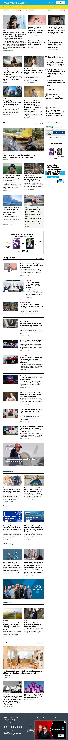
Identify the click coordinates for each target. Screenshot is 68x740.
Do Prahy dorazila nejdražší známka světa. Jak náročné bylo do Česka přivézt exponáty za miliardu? (31, 411)
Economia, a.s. (12, 719)
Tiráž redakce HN (30, 719)
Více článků (39, 123)
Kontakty (28, 717)
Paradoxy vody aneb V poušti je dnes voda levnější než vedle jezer (55, 98)
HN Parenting (8, 544)
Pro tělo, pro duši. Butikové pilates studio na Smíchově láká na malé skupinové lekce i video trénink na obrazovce (23, 673)
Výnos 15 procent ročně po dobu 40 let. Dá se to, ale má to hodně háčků (12, 72)
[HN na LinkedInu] (17, 727)
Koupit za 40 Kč (59, 132)
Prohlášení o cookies (41, 719)
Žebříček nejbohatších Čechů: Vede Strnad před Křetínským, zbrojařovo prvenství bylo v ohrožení (31, 394)
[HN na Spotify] (19, 727)
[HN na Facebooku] (13, 727)
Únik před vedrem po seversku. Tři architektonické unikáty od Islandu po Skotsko (33, 696)
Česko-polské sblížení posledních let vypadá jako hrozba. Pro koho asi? (32, 624)
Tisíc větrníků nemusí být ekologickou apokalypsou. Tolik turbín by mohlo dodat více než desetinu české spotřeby (11, 626)
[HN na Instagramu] (15, 727)
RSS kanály (53, 724)
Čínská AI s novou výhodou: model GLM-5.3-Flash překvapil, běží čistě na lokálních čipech (31, 377)
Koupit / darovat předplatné (57, 717)
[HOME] (3, 7)
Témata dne (9, 446)
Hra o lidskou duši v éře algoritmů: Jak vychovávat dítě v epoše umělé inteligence (12, 564)
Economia (29, 722)
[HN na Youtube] (21, 727)
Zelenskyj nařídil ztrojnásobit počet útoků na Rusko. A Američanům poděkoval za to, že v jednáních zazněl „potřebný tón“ (12, 211)
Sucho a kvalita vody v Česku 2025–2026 (23, 461)
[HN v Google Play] (8, 733)
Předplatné (60, 2)
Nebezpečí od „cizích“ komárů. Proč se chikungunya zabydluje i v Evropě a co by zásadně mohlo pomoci (36, 30)
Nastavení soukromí (41, 722)
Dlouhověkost (8, 471)
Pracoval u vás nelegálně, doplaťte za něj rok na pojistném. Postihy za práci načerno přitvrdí (32, 265)
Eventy (52, 719)
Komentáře (7, 602)
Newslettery (53, 722)
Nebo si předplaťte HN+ (55, 137)
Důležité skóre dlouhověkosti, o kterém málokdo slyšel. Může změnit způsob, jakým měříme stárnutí (55, 44)
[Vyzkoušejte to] (23, 242)
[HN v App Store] (17, 733)
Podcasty (6, 506)
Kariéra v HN (29, 724)
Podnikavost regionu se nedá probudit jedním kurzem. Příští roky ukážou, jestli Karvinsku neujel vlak (33, 213)
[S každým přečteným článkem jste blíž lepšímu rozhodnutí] (55, 172)
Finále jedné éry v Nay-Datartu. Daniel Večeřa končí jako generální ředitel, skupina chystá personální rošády (56, 73)
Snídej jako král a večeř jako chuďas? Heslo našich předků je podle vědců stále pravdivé (33, 489)
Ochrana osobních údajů (42, 717)
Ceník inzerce (29, 726)
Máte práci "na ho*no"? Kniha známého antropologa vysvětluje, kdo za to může (33, 179)
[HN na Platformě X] (11, 727)
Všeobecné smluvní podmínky (43, 724)
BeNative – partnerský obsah (31, 207)
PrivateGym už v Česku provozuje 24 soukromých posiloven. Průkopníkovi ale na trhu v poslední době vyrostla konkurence (56, 30)
